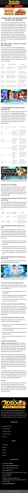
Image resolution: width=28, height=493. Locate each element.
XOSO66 (3, 22)
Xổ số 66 (3, 47)
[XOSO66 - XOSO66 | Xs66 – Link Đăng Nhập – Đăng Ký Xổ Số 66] (14, 2)
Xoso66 (3, 410)
